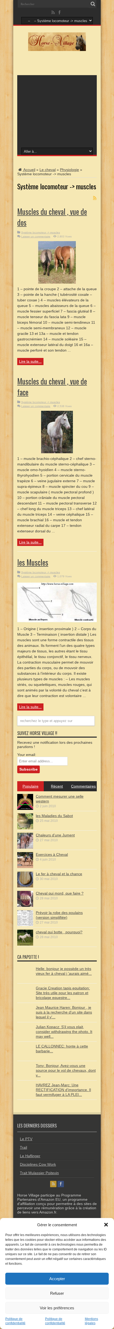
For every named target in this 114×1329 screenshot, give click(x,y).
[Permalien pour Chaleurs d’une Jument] (25, 847)
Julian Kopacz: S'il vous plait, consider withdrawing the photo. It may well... (64, 1032)
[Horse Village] (57, 50)
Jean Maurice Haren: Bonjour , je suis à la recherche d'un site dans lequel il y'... (64, 1012)
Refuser (57, 1293)
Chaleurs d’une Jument (55, 835)
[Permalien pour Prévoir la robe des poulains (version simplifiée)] (25, 925)
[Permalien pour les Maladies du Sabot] (25, 828)
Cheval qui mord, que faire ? (60, 893)
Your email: (26, 755)
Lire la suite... (30, 361)
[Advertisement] (57, 111)
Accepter (57, 1278)
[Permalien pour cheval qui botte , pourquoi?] (25, 944)
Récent (57, 786)
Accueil (29, 170)
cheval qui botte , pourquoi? (59, 932)
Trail (23, 1147)
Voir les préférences (57, 1308)
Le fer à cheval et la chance (59, 874)
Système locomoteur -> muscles (40, 232)
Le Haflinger (30, 1156)
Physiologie (69, 170)
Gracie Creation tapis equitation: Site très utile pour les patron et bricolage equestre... (63, 993)
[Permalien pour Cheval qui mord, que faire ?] (25, 905)
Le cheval (48, 170)
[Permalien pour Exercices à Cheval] (25, 867)
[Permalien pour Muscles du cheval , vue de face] (57, 452)
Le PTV (26, 1139)
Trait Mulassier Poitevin (39, 1173)
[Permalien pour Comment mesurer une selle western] (25, 808)
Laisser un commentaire (35, 236)
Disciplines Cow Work (38, 1164)
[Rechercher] (93, 4)
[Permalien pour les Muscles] (57, 622)
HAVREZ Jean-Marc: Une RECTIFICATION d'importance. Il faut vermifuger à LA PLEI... (63, 1090)
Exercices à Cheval (52, 854)
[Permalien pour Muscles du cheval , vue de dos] (57, 282)
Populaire (30, 786)
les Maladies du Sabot (54, 816)
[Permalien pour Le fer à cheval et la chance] (25, 886)
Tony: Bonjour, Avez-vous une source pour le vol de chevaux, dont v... (66, 1070)
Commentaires (83, 786)
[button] (106, 1224)
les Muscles (32, 562)
